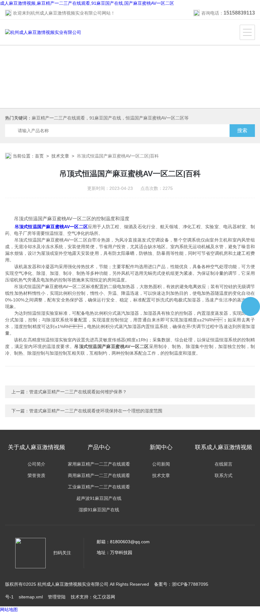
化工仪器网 (104, 596)
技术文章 (60, 155)
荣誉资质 (36, 475)
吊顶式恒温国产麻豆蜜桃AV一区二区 (51, 226)
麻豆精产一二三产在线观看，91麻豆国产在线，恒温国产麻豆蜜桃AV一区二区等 (110, 117)
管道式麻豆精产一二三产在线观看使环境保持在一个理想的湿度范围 (95, 410)
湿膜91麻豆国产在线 (99, 509)
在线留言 (223, 464)
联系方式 (223, 475)
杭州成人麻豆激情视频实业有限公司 (66, 13)
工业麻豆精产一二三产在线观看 (99, 486)
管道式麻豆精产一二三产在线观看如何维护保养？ (78, 391)
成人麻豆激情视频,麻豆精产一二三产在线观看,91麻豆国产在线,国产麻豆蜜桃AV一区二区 (87, 3)
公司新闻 (161, 464)
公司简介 (36, 464)
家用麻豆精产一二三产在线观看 (99, 464)
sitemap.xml (31, 596)
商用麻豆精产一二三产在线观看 (99, 475)
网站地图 (9, 609)
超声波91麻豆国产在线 (98, 498)
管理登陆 (57, 596)
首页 (39, 155)
